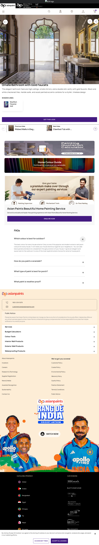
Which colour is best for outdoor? (29, 238)
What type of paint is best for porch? (31, 271)
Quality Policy (55, 381)
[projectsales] (74, 503)
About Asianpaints (8, 358)
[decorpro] (74, 495)
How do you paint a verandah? (28, 261)
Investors (5, 363)
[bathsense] (74, 488)
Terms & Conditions (57, 390)
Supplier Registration (9, 376)
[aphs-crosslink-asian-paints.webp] (49, 191)
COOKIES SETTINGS (41, 541)
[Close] (95, 533)
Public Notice (55, 394)
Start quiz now (50, 168)
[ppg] (74, 513)
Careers (4, 367)
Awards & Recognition (9, 385)
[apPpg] (74, 522)
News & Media (6, 381)
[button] (83, 11)
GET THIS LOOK (49, 119)
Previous (3, 129)
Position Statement (57, 385)
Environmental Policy (58, 372)
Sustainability (6, 390)
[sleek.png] (74, 481)
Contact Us (6, 394)
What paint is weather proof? (27, 281)
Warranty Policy (56, 376)
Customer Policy (56, 363)
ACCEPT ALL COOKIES (59, 541)
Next (95, 129)
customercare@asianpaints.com (23, 307)
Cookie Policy (55, 367)
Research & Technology (10, 372)
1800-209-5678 (17, 302)
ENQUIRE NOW (49, 219)
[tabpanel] (49, 49)
